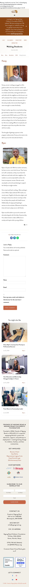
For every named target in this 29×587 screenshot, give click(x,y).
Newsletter (14, 43)
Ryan (4, 143)
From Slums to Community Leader (13, 409)
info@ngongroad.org (17, 33)
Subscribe (14, 502)
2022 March (10, 40)
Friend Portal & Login (14, 458)
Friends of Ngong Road (14, 11)
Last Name (20, 492)
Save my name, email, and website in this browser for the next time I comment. (13, 299)
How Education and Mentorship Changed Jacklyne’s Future (12, 378)
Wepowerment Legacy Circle (14, 456)
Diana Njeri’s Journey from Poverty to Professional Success (14, 346)
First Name (8, 492)
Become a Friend (14, 452)
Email (5, 287)
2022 (3, 40)
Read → (24, 350)
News (25, 40)
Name (5, 280)
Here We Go (14, 454)
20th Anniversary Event (14, 460)
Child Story (18, 40)
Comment (6, 255)
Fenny (4, 61)
